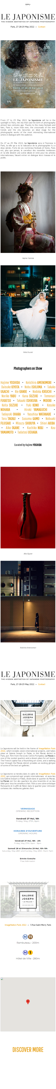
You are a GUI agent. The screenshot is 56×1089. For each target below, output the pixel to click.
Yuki (32, 405)
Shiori (47, 423)
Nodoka (42, 391)
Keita (10, 405)
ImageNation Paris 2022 (15, 924)
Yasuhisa (39, 414)
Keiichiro (38, 382)
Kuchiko (35, 427)
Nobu (33, 387)
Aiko (13, 427)
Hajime (10, 382)
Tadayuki (11, 414)
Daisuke (10, 387)
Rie (21, 391)
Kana (30, 396)
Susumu (30, 418)
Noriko (8, 396)
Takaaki (27, 400)
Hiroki (35, 409)
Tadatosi (27, 432)
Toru (8, 418)
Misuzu (25, 423)
